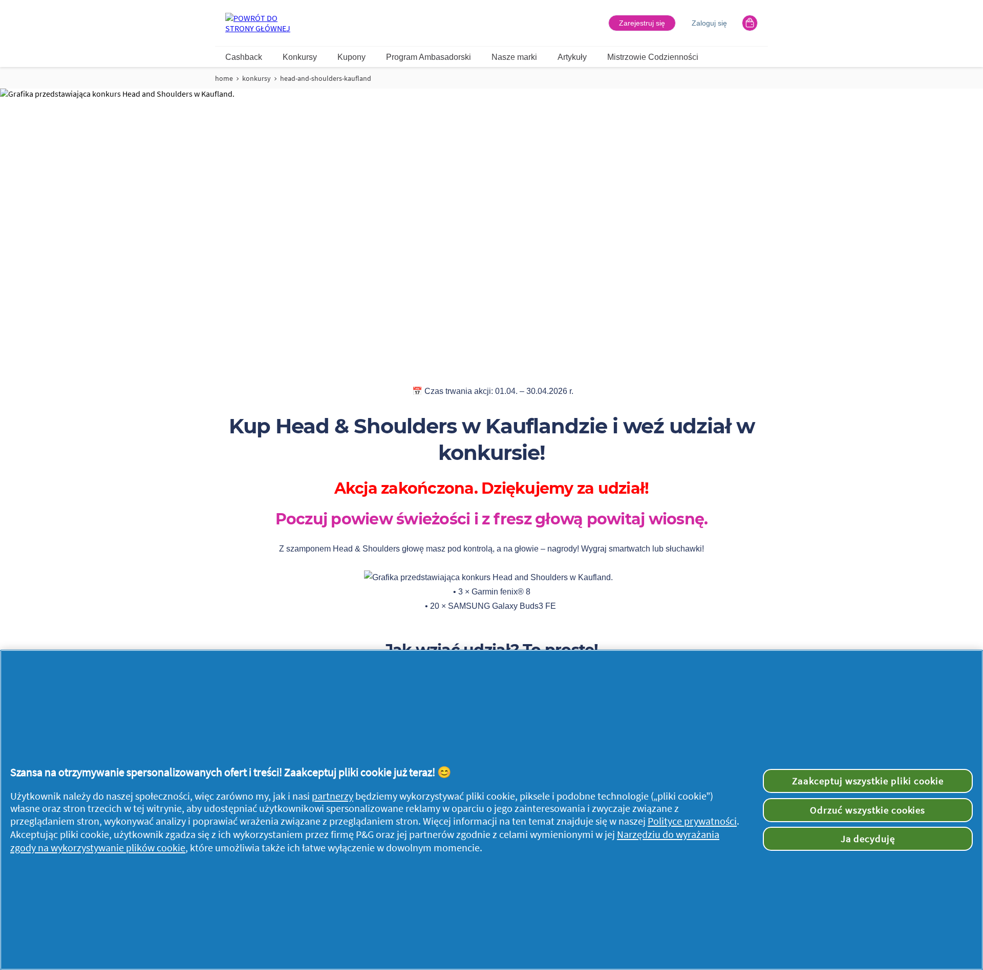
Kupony (351, 57)
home (224, 78)
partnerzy (332, 796)
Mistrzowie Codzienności (652, 57)
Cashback (243, 57)
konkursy (256, 78)
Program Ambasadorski (428, 57)
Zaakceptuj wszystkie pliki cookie (868, 781)
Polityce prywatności (692, 821)
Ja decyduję (868, 838)
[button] (642, 23)
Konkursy (300, 57)
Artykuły (572, 57)
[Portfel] (750, 23)
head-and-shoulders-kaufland (325, 78)
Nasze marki (514, 57)
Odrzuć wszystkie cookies (867, 810)
